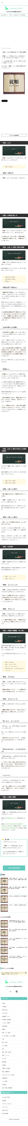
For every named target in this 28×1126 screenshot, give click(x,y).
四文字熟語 (4, 1026)
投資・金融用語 (5, 1071)
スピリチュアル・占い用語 (8, 1074)
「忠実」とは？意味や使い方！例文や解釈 (17, 896)
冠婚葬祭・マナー (6, 1016)
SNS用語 (4, 1084)
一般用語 (4, 1006)
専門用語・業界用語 (6, 1019)
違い (3, 1048)
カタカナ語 (4, 1013)
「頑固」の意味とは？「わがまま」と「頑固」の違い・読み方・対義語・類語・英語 (17, 879)
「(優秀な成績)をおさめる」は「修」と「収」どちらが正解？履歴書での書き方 (17, 921)
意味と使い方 (5, 1009)
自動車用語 (4, 1078)
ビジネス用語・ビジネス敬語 (8, 1035)
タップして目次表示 (14, 135)
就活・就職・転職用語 (7, 1087)
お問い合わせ (5, 1110)
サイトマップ (5, 1107)
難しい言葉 (4, 1042)
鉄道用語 (4, 1061)
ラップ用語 (4, 1081)
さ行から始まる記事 (14, 868)
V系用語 (4, 1065)
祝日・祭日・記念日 (6, 1052)
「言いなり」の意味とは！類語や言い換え (17, 905)
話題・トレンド (5, 1055)
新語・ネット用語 (6, 1032)
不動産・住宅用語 (6, 1068)
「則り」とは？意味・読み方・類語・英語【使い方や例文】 (17, 930)
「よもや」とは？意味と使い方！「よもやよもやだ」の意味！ (18, 939)
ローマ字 (4, 1058)
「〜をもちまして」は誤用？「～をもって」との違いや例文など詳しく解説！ (18, 957)
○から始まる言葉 (6, 1097)
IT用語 (3, 1003)
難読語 (3, 1029)
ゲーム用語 (4, 1045)
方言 (3, 1039)
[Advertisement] (14, 31)
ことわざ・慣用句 (6, 1022)
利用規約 (4, 1100)
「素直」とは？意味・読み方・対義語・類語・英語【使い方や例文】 (17, 888)
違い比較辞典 (5, 1113)
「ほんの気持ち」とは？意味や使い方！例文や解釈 (18, 948)
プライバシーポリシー (7, 1103)
